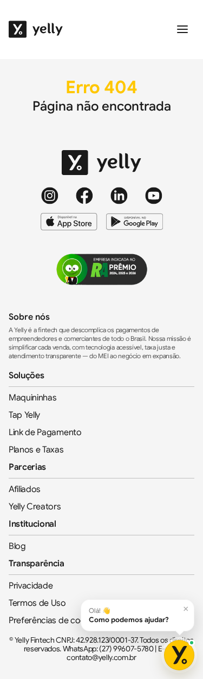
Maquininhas (32, 397)
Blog (17, 546)
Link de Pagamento (45, 432)
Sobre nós (29, 317)
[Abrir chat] (179, 655)
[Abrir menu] (182, 29)
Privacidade (31, 585)
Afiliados (25, 489)
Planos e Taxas (36, 449)
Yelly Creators (35, 506)
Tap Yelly (24, 415)
